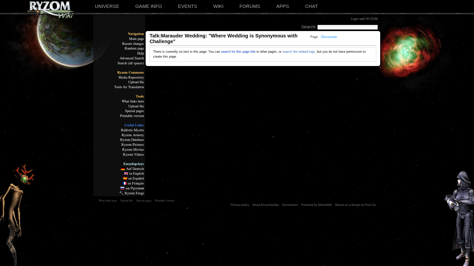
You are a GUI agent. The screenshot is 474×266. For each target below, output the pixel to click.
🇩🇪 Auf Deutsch (132, 168)
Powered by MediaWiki (316, 205)
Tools (140, 96)
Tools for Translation (129, 87)
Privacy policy (240, 205)
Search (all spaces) (131, 63)
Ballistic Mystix (132, 130)
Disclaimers (290, 205)
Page (314, 37)
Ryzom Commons (130, 72)
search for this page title (238, 51)
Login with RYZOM (364, 19)
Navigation (136, 34)
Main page (136, 38)
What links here (133, 101)
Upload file (136, 82)
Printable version (132, 116)
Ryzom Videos (133, 154)
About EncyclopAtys (265, 205)
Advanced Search (132, 58)
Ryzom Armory (133, 135)
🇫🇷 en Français (133, 183)
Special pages (134, 111)
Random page (134, 48)
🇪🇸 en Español (133, 178)
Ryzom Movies (133, 149)
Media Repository (131, 77)
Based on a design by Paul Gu (355, 205)
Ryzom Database (132, 139)
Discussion (329, 37)
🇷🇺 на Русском (132, 188)
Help (140, 53)
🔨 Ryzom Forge (131, 193)
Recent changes (133, 43)
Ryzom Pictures (132, 144)
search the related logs (298, 51)
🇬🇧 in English (134, 173)
